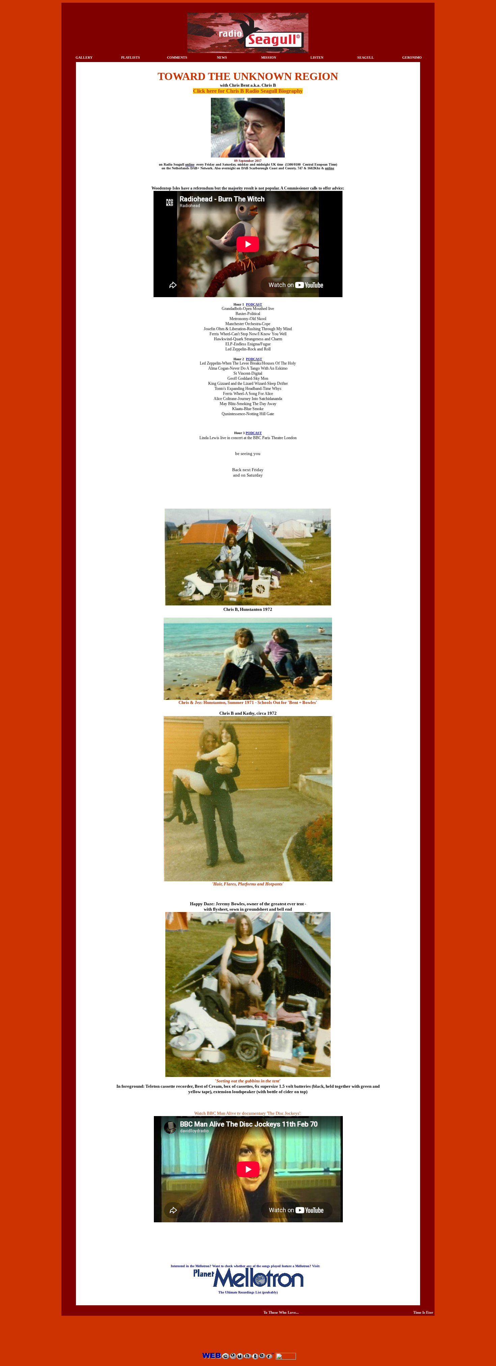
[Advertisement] (248, 1336)
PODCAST (254, 304)
